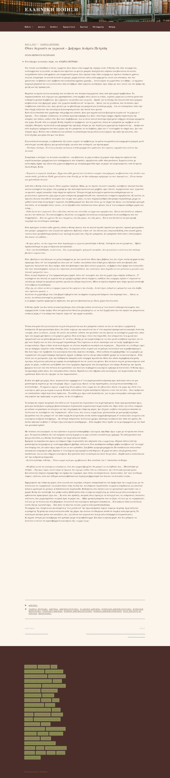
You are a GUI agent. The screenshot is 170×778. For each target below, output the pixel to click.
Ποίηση (112, 26)
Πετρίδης (46, 700)
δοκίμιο (56, 710)
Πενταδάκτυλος (32, 700)
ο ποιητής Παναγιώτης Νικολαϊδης (40, 743)
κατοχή (29, 719)
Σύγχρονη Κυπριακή (34, 705)
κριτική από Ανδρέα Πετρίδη (47, 719)
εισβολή (29, 714)
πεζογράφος (45, 613)
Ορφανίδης (48, 695)
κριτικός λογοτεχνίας (35, 729)
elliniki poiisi (31, 666)
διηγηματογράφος (69, 609)
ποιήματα (30, 753)
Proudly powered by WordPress (36, 772)
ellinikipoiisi (43, 666)
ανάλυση (50, 705)
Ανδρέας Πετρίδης (38, 609)
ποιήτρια (40, 753)
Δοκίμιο (41, 26)
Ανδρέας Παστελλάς (34, 671)
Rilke (54, 666)
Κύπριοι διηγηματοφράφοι (108, 611)
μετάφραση (30, 733)
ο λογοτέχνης (56, 733)
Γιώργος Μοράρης (56, 676)
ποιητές (51, 753)
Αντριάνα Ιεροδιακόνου (36, 676)
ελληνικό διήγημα (90, 609)
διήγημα (53, 609)
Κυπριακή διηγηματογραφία (117, 609)
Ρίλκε (55, 700)
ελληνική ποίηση (42, 714)
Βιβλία (28, 26)
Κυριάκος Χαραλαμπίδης (53, 686)
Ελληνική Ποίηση (51, 9)
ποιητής (61, 753)
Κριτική (84, 26)
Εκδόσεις (54, 26)
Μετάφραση (98, 26)
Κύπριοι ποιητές (32, 690)
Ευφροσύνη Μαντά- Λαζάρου (38, 681)
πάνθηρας (30, 748)
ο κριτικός (43, 733)
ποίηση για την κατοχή (55, 748)
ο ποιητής (46, 738)
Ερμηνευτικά (69, 26)
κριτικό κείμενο (32, 724)
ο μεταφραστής (32, 738)
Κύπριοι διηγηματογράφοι (78, 611)
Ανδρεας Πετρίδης (49, 44)
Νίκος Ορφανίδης (33, 695)
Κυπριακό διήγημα (52, 611)
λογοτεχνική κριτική (55, 729)
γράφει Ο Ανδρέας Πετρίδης (38, 710)
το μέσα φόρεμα (32, 757)
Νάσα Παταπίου (49, 690)
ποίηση (40, 748)
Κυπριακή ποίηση (33, 686)
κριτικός (45, 724)
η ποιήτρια (57, 714)
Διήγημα (33, 605)
